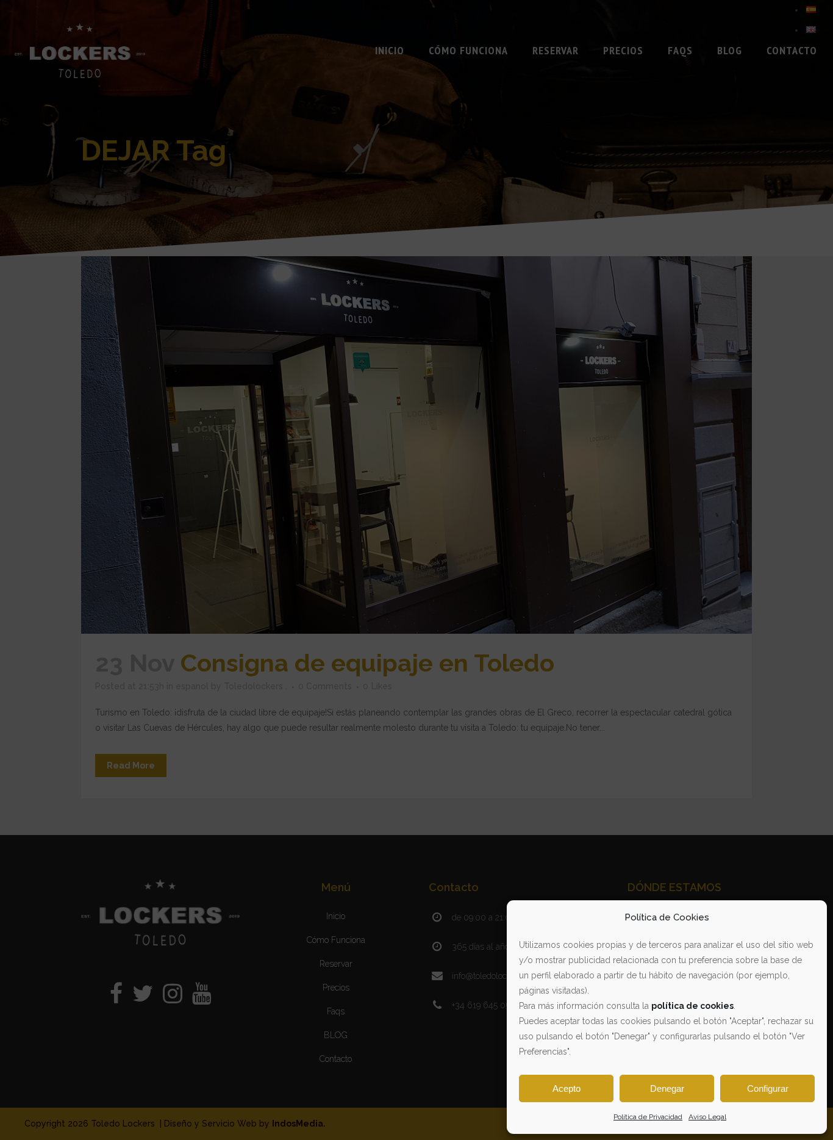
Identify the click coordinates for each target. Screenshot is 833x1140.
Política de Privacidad (647, 1117)
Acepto (566, 1088)
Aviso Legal (707, 1117)
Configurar (767, 1088)
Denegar (667, 1088)
